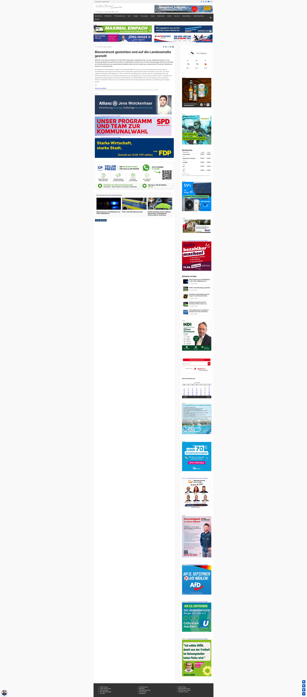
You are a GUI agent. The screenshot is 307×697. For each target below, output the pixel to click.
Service (176, 16)
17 (184, 392)
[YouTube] (208, 1)
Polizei (105, 47)
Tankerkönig (187, 175)
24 (184, 394)
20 (196, 392)
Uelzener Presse (183, 692)
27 (196, 394)
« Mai (185, 397)
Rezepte (135, 16)
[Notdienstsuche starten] (209, 363)
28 (201, 394)
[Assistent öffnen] (4, 692)
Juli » (208, 397)
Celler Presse (104, 687)
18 (188, 392)
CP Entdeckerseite (119, 16)
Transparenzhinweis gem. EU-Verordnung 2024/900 (109, 33)
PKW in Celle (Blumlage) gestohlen (132, 212)
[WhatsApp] (211, 1)
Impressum (142, 693)
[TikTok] (206, 1)
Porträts (102, 693)
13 (196, 390)
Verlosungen (144, 16)
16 (209, 390)
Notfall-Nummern (198, 16)
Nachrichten (98, 16)
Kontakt (97, 19)
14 (201, 390)
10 (184, 390)
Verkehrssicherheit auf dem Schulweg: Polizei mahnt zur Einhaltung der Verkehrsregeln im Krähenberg (159, 213)
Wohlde (109, 47)
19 (192, 392)
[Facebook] (201, 1)
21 (201, 392)
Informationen (104, 690)
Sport (129, 16)
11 (188, 390)
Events (153, 16)
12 (192, 390)
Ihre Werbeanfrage (105, 692)
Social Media (186, 16)
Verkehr (169, 16)
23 (209, 392)
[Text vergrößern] (303, 681)
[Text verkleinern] (303, 685)
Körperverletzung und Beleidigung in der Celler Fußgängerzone (108, 212)
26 (192, 394)
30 (209, 394)
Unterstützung (143, 687)
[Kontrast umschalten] (303, 689)
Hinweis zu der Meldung (100, 88)
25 (188, 394)
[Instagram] (203, 1)
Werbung (141, 688)
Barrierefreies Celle (184, 688)
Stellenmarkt (161, 16)
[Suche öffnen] (210, 17)
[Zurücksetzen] (303, 693)
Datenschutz (143, 692)
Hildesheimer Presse (184, 690)
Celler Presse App (105, 688)
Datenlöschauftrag (144, 690)
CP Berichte (108, 16)
